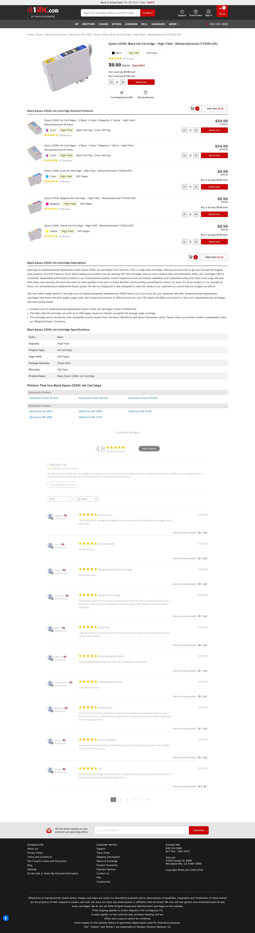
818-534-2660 (174, 848)
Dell (144, 24)
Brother (88, 24)
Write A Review (149, 448)
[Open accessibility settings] (6, 918)
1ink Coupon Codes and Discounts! (46, 861)
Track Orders (195, 15)
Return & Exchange (107, 861)
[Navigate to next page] (149, 799)
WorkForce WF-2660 (90, 411)
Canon (103, 24)
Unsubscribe (103, 881)
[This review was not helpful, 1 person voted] (205, 696)
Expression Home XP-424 (143, 398)
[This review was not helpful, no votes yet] (205, 532)
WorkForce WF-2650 (40, 417)
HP (77, 24)
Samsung (158, 24)
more (173, 24)
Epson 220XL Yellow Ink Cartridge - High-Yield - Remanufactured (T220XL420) (89, 225)
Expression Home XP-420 (93, 398)
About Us (32, 848)
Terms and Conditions (39, 856)
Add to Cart (214, 130)
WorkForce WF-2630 (40, 411)
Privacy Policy (35, 852)
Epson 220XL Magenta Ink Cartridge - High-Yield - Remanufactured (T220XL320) (90, 198)
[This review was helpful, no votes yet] (199, 532)
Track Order (103, 852)
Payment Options (106, 869)
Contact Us (103, 873)
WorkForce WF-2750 (90, 417)
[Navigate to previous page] (106, 799)
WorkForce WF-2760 (140, 411)
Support (182, 15)
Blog (29, 865)
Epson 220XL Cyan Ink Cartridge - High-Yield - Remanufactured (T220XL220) (88, 170)
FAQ (99, 877)
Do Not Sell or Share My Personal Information (52, 873)
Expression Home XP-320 (43, 398)
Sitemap (31, 869)
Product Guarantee (107, 865)
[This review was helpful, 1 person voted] (199, 670)
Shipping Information (108, 856)
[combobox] (60, 499)
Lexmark (131, 24)
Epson (116, 24)
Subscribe (199, 830)
